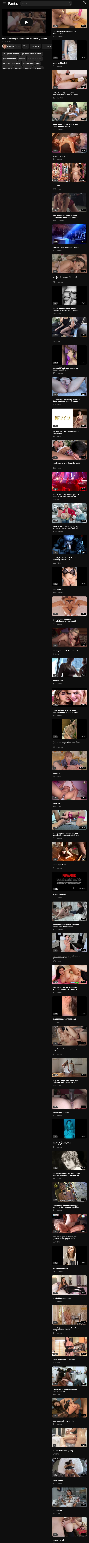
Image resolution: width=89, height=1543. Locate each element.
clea (38, 63)
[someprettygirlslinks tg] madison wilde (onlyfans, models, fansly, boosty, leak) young (66, 401)
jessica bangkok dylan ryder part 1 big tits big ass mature (66, 464)
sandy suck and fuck (61, 1112)
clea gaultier (7, 68)
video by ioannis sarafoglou (64, 1360)
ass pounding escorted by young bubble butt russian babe (66, 925)
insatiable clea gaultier (11, 63)
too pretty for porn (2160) (63, 1451)
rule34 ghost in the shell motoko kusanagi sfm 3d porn (66, 559)
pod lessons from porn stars (64, 1421)
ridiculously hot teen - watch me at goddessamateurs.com (66, 957)
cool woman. (58, 589)
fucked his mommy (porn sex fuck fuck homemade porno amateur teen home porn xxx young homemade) (66, 744)
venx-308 (56, 186)
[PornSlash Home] (14, 3)
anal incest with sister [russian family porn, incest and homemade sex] (66, 217)
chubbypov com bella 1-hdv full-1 (66, 651)
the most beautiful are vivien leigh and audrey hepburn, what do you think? (66, 1175)
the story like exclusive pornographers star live (62, 1143)
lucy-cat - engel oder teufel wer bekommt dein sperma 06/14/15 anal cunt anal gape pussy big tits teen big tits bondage (66, 1083)
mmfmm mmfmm (34, 59)
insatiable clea (28, 63)
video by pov (58, 1480)
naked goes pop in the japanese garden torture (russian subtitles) (66, 1206)
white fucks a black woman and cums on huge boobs (65, 125)
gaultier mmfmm (9, 59)
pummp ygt (57, 1510)
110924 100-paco (59, 894)
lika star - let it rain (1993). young (66, 247)
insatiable (27, 68)
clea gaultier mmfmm (11, 54)
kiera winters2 (58, 1540)
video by (56, 803)
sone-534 (56, 774)
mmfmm (22, 59)
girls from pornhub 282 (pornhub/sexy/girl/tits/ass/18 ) (65, 620)
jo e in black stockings (62, 1298)
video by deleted (59, 865)
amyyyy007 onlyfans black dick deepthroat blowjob (65, 369)
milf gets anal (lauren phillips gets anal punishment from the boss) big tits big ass (66, 94)
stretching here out (60, 156)
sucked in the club (60, 1268)
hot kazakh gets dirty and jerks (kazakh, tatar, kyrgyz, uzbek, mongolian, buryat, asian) (65, 1238)
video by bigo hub (60, 63)
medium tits (38, 68)
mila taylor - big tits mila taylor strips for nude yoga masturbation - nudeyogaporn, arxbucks (66, 989)
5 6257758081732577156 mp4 (64, 1019)
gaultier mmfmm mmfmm (32, 54)
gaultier (18, 68)
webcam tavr (58, 680)
